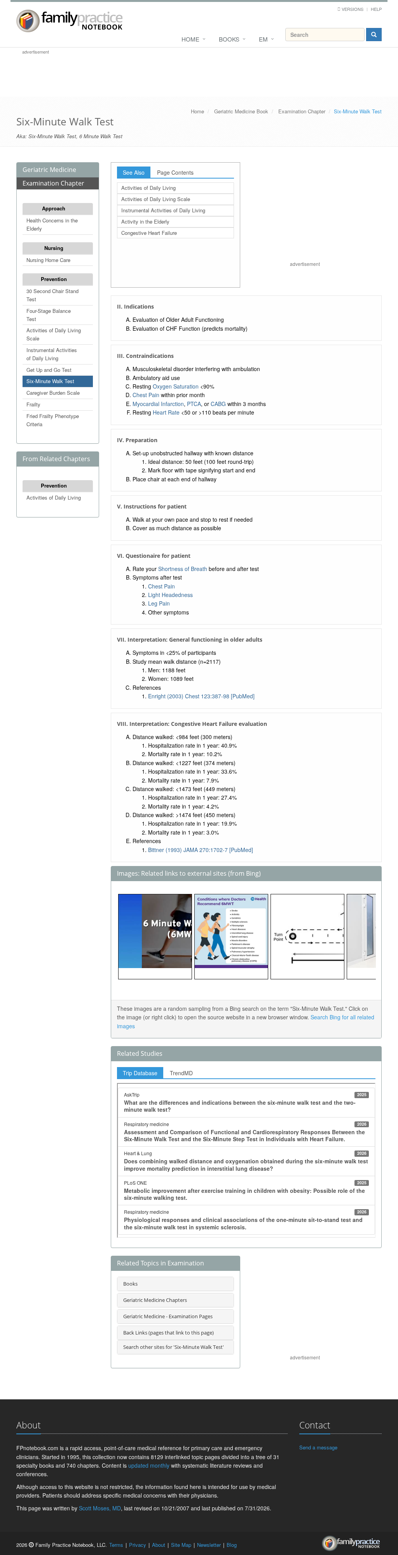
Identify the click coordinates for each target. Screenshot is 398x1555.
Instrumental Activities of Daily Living (51, 354)
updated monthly (148, 1465)
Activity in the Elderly (145, 221)
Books (229, 39)
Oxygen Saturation (176, 386)
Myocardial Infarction (158, 404)
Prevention (54, 279)
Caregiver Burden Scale (53, 392)
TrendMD (181, 1073)
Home (190, 39)
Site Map (181, 1544)
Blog (232, 1544)
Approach (53, 208)
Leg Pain (159, 603)
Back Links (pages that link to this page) (168, 1332)
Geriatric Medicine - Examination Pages (168, 1316)
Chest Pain (146, 395)
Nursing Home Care (48, 260)
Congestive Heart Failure (149, 232)
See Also (134, 172)
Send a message (318, 1447)
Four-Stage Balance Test (48, 315)
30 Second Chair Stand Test (52, 295)
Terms (116, 1544)
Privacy (137, 1544)
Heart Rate (166, 412)
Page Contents (175, 172)
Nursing (53, 248)
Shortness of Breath (182, 569)
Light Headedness (170, 595)
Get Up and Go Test (49, 369)
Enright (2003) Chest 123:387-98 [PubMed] (201, 696)
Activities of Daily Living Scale (53, 334)
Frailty (33, 404)
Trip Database (140, 1073)
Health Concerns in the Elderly (52, 224)
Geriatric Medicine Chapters (155, 1299)
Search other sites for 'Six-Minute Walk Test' (173, 1346)
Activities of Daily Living (53, 497)
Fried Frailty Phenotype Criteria (52, 420)
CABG (218, 404)
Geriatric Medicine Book (241, 111)
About (158, 1544)
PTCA (194, 404)
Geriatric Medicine (49, 169)
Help (376, 9)
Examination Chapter (301, 111)
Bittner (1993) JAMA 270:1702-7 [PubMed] (200, 850)
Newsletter (209, 1544)
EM (263, 39)
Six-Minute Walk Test (50, 381)
